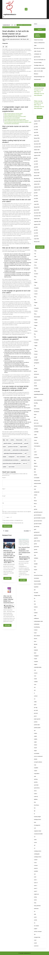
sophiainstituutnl (16, 39)
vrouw (35, 862)
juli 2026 (35, 123)
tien (34, 807)
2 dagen (35, 282)
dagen (35, 463)
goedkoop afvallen (38, 535)
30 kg (35, 313)
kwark (35, 632)
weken (35, 899)
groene (35, 543)
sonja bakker (36, 773)
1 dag (35, 250)
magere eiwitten (23, 446)
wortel (35, 917)
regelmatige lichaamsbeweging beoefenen (13, 453)
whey (35, 902)
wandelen (36, 871)
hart (35, 561)
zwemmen (36, 945)
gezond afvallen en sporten (39, 517)
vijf (34, 845)
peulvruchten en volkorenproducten (21, 450)
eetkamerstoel (37, 480)
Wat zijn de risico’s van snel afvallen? (12, 117)
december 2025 (37, 143)
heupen (35, 569)
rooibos (35, 733)
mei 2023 (36, 233)
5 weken (36, 331)
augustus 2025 (37, 155)
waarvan (36, 868)
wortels (35, 920)
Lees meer (8, 579)
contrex (35, 454)
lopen (35, 652)
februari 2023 (36, 241)
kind (35, 604)
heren (35, 566)
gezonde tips (36, 526)
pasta (35, 704)
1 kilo (35, 256)
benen (35, 397)
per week (36, 710)
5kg (35, 334)
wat (34, 874)
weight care (36, 894)
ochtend (35, 696)
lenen (35, 641)
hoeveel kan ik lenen (38, 575)
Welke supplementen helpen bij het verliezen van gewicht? (16, 120)
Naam (3, 488)
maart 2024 (36, 204)
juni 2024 (36, 195)
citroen (35, 440)
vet (34, 836)
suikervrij (36, 796)
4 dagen (35, 319)
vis (34, 848)
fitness (35, 503)
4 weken (36, 322)
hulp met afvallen (37, 583)
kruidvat (35, 629)
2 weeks (36, 290)
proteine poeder (37, 727)
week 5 (35, 891)
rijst (34, 730)
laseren (35, 638)
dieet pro (36, 466)
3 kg (35, 305)
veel (35, 828)
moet (35, 684)
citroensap (36, 443)
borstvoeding (36, 408)
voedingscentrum (37, 851)
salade (35, 736)
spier (35, 776)
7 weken (36, 351)
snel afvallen (36, 753)
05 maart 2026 (8, 560)
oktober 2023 (36, 218)
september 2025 (37, 152)
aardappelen (36, 362)
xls (34, 922)
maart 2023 (36, 238)
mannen (35, 673)
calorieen (36, 428)
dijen (35, 469)
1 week (35, 262)
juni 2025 (36, 161)
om (15, 25)
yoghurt (35, 928)
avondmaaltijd (37, 391)
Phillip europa (37, 101)
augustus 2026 (37, 120)
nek (35, 687)
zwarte (35, 943)
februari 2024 (36, 207)
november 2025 (37, 146)
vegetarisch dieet (37, 830)
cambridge (36, 431)
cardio (35, 434)
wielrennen (36, 908)
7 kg (35, 348)
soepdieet (36, 767)
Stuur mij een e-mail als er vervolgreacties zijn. (13, 520)
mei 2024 (36, 198)
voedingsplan (36, 853)
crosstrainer (36, 457)
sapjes (35, 741)
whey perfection (37, 905)
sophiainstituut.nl (6, 25)
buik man (36, 420)
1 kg (35, 253)
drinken (35, 474)
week (35, 876)
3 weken (36, 311)
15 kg (35, 276)
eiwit (35, 489)
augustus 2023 (37, 224)
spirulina (35, 782)
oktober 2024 (36, 184)
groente (35, 549)
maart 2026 (36, 135)
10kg (35, 270)
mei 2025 (36, 164)
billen (35, 405)
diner (35, 471)
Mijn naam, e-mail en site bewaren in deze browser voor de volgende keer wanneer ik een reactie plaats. (16, 512)
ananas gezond (37, 380)
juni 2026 (36, 126)
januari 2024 (36, 210)
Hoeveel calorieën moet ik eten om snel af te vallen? (15, 116)
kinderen (36, 606)
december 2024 (37, 178)
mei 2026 (36, 129)
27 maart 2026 (8, 605)
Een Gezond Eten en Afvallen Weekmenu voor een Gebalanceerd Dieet (24, 551)
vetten (35, 839)
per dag (35, 707)
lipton (35, 647)
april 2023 (36, 235)
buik (35, 417)
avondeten (36, 388)
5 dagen (35, 325)
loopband (36, 650)
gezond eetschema (38, 520)
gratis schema (37, 540)
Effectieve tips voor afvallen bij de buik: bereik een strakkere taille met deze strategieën (9, 554)
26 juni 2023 (7, 39)
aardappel (36, 359)
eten (35, 497)
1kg (35, 279)
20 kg (35, 296)
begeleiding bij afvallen (38, 394)
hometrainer (36, 578)
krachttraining (37, 627)
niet (34, 690)
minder (35, 678)
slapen (35, 750)
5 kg (35, 328)
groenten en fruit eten (13, 446)
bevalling (36, 403)
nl (34, 693)
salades (35, 739)
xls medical (36, 925)
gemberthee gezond (38, 512)
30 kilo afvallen (37, 316)
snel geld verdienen (38, 762)
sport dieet (36, 785)
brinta (35, 414)
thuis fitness (36, 805)
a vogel (35, 357)
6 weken (36, 342)
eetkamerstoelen (37, 483)
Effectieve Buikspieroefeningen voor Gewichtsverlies (39, 76)
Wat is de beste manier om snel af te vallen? (13, 113)
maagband (36, 655)
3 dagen (35, 302)
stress (35, 790)
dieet (7, 439)
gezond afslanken (37, 515)
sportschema (36, 787)
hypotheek (36, 586)
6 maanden (36, 339)
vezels (35, 842)
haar (35, 555)
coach (35, 451)
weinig (35, 897)
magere (35, 664)
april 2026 (36, 132)
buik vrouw (36, 423)
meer (35, 675)
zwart (35, 940)
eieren (35, 486)
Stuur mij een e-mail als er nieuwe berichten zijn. (13, 522)
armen (35, 382)
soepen (35, 770)
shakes (35, 744)
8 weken (36, 354)
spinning (35, 779)
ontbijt (35, 701)
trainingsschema (37, 819)
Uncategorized (37, 825)
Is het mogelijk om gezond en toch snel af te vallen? (15, 119)
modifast (36, 681)
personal (36, 713)
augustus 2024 (37, 189)
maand (35, 658)
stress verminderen (21, 456)
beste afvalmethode (38, 400)
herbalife (36, 563)
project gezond (37, 719)
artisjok (35, 385)
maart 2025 (36, 169)
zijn (34, 934)
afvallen (35, 368)
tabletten (36, 799)
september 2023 (37, 221)
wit (34, 911)
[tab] (26, 9)
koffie (35, 615)
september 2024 (37, 187)
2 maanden (36, 288)
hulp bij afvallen (37, 581)
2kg (35, 299)
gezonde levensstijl (18, 443)
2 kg (35, 285)
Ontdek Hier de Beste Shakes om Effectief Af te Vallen (39, 42)
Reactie (4, 477)
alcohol (35, 371)
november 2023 (37, 215)
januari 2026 (36, 141)
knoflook (36, 612)
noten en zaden (7, 450)
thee (35, 802)
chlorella (35, 437)
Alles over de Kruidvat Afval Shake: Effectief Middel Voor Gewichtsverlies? (8, 599)
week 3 (35, 888)
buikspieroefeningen (38, 425)
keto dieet (36, 592)
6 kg (35, 336)
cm (34, 448)
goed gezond (36, 532)
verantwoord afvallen (38, 833)
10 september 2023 (24, 556)
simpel (35, 747)
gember (35, 509)
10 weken (36, 267)
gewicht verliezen (7, 443)
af (3, 46)
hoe (35, 572)
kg (34, 598)
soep (35, 764)
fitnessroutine (19, 439)
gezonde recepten (37, 523)
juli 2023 (35, 227)
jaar (35, 589)
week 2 (35, 885)
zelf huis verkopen (38, 931)
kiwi (35, 609)
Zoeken (35, 23)
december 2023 (37, 212)
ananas (35, 377)
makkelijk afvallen (37, 667)
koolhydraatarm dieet (38, 621)
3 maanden (36, 308)
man (35, 670)
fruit (25, 439)
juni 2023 (36, 230)
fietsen (35, 500)
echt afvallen (36, 477)
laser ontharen (37, 635)
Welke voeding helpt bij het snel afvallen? (12, 114)
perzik (35, 716)
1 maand (36, 259)
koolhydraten (36, 624)
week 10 (36, 882)
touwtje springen (37, 816)
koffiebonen (36, 618)
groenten (36, 552)
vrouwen (36, 865)
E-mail (4, 496)
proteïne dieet (37, 724)
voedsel (35, 859)
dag (35, 460)
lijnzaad (35, 644)
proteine (35, 721)
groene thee (36, 546)
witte (35, 914)
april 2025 (36, 166)
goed (35, 529)
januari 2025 (36, 175)
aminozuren (36, 374)
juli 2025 (35, 158)
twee (35, 822)
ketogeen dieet (37, 595)
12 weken (36, 273)
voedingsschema (37, 856)
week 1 (35, 879)
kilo (34, 601)
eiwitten (12, 439)
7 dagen (35, 345)
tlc (34, 813)
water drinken (11, 466)
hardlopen (36, 558)
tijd (34, 810)
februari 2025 (36, 172)
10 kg (35, 265)
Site (3, 503)
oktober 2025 (36, 149)
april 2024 (36, 201)
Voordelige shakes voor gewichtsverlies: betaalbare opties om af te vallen (39, 68)
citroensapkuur (37, 446)
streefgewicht (11, 456)
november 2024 (37, 181)
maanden (36, 661)
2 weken (36, 293)
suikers (35, 793)
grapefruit (36, 538)
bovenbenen (36, 411)
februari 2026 (36, 138)
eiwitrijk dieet (36, 492)
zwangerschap (37, 937)
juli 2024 (35, 192)
